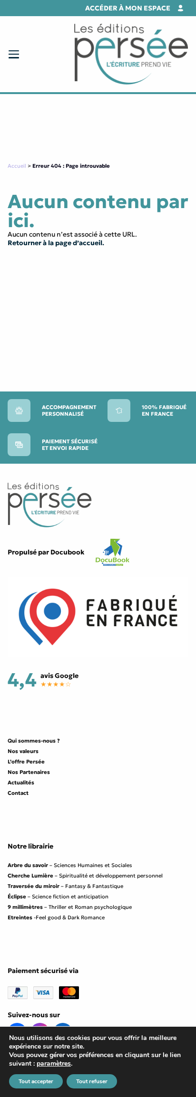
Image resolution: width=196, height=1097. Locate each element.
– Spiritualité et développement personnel (85, 875)
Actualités (21, 782)
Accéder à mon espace (127, 8)
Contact (18, 793)
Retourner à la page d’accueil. (56, 242)
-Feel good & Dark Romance (56, 917)
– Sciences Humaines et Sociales (70, 865)
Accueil (17, 165)
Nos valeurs (23, 751)
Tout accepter (36, 1081)
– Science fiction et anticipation (58, 896)
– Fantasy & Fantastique (65, 886)
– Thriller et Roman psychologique (70, 907)
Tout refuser (92, 1081)
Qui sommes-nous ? (34, 740)
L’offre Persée (26, 761)
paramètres (54, 1063)
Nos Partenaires (29, 772)
